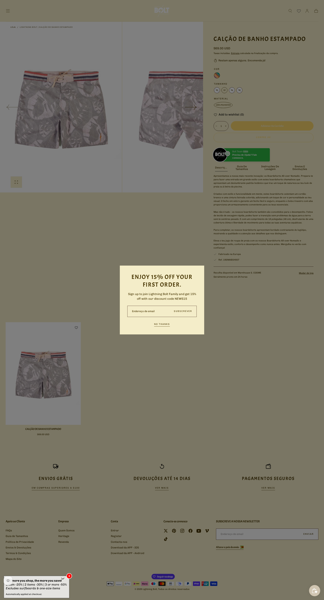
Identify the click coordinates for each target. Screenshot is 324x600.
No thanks (162, 324)
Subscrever (183, 311)
